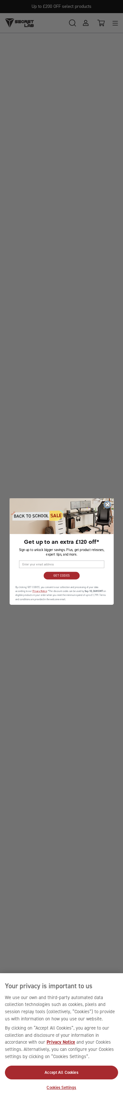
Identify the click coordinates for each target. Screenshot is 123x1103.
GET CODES (61, 576)
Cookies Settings (61, 1087)
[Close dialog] (107, 504)
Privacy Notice (61, 1042)
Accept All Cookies (61, 1072)
